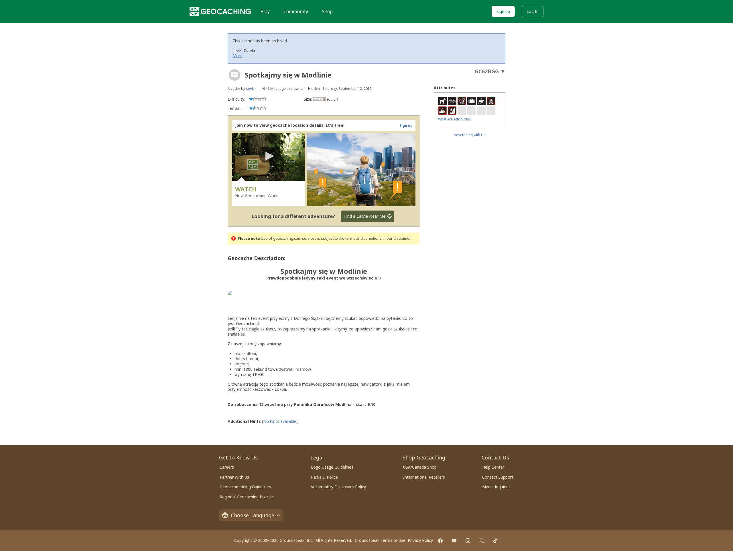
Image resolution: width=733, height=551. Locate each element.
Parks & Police (324, 477)
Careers (227, 467)
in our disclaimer (396, 238)
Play (265, 11)
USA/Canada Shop (420, 467)
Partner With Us (234, 477)
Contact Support (497, 477)
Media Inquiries (496, 486)
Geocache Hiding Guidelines (245, 486)
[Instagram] (467, 540)
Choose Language (252, 515)
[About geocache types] (234, 75)
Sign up (503, 11)
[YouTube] (454, 540)
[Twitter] (481, 540)
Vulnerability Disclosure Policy (338, 486)
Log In (533, 11)
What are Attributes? (454, 119)
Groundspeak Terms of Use (380, 540)
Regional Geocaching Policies (247, 497)
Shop (327, 11)
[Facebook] (440, 540)
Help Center (493, 467)
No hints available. (280, 421)
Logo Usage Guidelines (332, 467)
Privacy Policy (420, 540)
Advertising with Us (470, 134)
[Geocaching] (220, 11)
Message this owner (287, 88)
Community (295, 11)
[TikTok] (495, 540)
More (237, 55)
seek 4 (251, 88)
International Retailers (424, 477)
